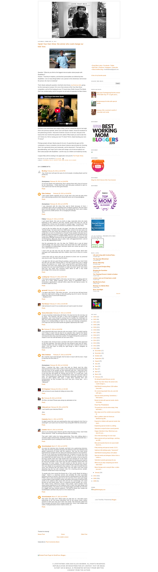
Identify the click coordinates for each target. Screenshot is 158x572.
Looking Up (45, 277)
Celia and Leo (46, 407)
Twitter (112, 65)
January (97, 472)
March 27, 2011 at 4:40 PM (59, 446)
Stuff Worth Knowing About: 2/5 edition (106, 452)
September (98, 358)
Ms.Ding (44, 171)
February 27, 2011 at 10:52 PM (62, 354)
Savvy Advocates (47, 313)
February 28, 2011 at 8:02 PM (59, 407)
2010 (95, 476)
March (97, 374)
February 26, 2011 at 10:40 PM (56, 171)
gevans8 (44, 290)
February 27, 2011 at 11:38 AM (62, 313)
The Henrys (45, 304)
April (96, 371)
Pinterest (101, 67)
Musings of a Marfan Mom (101, 286)
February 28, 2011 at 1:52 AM (59, 389)
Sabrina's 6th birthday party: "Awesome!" (106, 450)
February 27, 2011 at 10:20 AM (58, 304)
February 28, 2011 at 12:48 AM (59, 365)
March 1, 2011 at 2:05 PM (55, 419)
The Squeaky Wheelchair (101, 259)
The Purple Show (78, 156)
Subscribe (115, 67)
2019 (95, 327)
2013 (95, 343)
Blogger (114, 499)
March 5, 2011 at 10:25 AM (55, 429)
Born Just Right (98, 289)
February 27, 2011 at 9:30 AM (56, 290)
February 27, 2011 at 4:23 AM (54, 219)
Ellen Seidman (46, 193)
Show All (118, 293)
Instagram (108, 67)
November (98, 353)
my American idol (76, 85)
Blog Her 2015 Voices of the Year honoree (103, 180)
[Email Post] (62, 158)
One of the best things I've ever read (105, 435)
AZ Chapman (46, 389)
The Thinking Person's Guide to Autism (105, 274)
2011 (94, 348)
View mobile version (62, 537)
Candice (44, 429)
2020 (95, 324)
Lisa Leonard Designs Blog (101, 266)
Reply (43, 176)
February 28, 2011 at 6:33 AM (52, 398)
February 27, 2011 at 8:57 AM (58, 277)
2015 (95, 338)
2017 (95, 332)
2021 (95, 322)
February (97, 377)
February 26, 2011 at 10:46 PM (62, 193)
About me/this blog (97, 69)
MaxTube (95, 67)
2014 (95, 340)
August (97, 361)
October (97, 356)
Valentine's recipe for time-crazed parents (107, 428)
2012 (95, 345)
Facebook (106, 65)
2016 (95, 335)
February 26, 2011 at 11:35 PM (59, 204)
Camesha (45, 419)
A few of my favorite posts (98, 75)
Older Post (84, 534)
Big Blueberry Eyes (99, 282)
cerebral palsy (48, 160)
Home (63, 534)
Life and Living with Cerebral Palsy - (104, 255)
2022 (95, 319)
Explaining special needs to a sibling (105, 426)
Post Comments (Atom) (52, 542)
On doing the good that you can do (105, 379)
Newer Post (41, 534)
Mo (43, 329)
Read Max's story (97, 65)
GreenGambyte (46, 446)
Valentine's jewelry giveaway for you (105, 460)
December (98, 350)
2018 (95, 330)
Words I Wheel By (98, 262)
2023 (95, 316)
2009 (95, 478)
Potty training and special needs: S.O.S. (106, 447)
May (96, 369)
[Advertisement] (103, 49)
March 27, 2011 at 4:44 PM (59, 496)
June (96, 366)
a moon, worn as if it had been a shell (104, 278)
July (96, 363)
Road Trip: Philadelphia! (102, 405)
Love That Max (79, 4)
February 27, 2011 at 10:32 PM (53, 329)
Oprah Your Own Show (61, 160)
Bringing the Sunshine (100, 270)
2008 (95, 481)
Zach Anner (72, 160)
